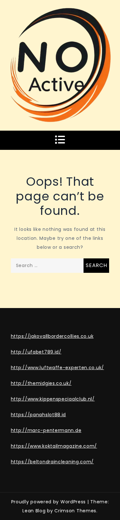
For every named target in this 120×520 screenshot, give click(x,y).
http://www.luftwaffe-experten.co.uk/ (57, 367)
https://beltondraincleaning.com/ (52, 462)
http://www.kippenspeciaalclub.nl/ (53, 399)
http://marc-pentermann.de (46, 430)
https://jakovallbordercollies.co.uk (52, 336)
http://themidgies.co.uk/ (41, 383)
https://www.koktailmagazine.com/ (54, 446)
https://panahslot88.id (38, 414)
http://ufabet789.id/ (36, 352)
